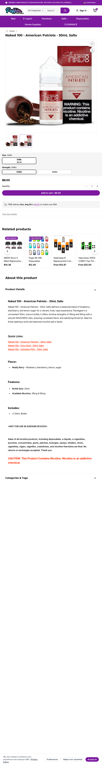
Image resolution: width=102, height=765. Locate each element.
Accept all (92, 759)
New (13, 18)
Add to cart (51, 193)
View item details (9, 214)
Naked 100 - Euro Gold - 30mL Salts (26, 345)
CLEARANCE (70, 24)
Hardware (47, 18)
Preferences (52, 759)
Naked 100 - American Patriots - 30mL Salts (30, 342)
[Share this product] (92, 50)
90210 (37, 204)
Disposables (82, 18)
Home (12, 31)
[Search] (65, 10)
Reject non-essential (72, 759)
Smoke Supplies (33, 24)
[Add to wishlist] (92, 44)
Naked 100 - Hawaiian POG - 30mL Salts (28, 349)
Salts (63, 18)
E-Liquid (27, 18)
